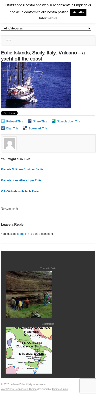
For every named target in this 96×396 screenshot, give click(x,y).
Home (8, 40)
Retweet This (14, 121)
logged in (23, 233)
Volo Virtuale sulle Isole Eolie (20, 191)
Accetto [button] (78, 12)
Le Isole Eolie (17, 384)
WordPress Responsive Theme (19, 389)
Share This (40, 121)
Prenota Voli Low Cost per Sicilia (22, 169)
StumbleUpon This (69, 121)
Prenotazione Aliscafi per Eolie (21, 180)
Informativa (48, 18)
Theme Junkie (60, 389)
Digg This (12, 128)
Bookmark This (38, 128)
